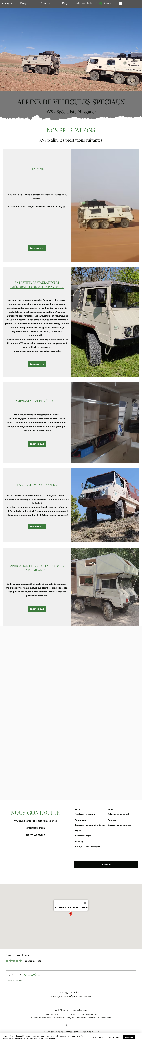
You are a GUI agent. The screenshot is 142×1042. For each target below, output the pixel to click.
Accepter (129, 1037)
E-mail (111, 809)
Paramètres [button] (98, 1037)
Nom (77, 809)
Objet (78, 831)
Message (79, 842)
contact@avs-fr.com (35, 828)
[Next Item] (137, 49)
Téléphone (80, 820)
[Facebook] (96, 3)
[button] (120, 3)
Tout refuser (113, 1037)
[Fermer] (138, 1037)
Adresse (112, 820)
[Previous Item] (4, 49)
